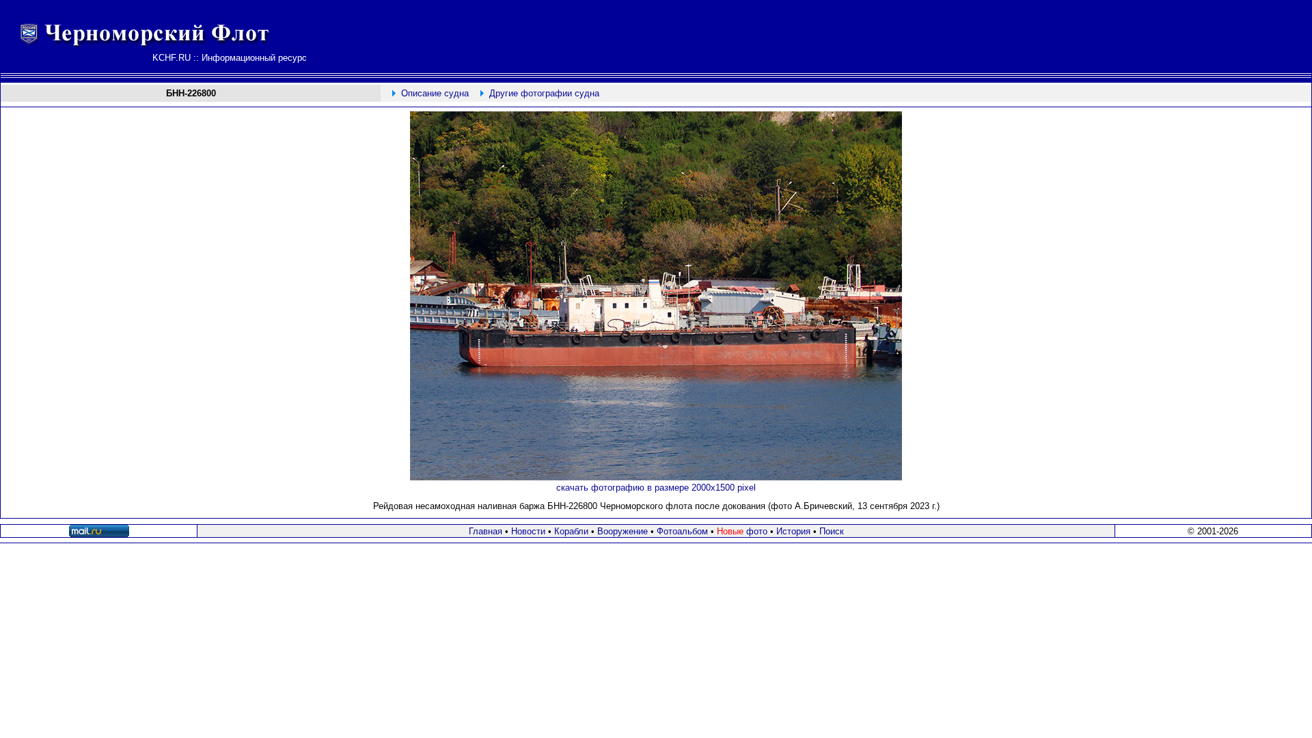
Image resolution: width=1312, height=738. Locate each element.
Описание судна (435, 93)
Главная (485, 531)
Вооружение (622, 531)
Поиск (831, 531)
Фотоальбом (682, 531)
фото (742, 531)
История (793, 531)
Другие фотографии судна (544, 93)
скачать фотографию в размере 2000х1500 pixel (656, 487)
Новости (528, 531)
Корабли (571, 531)
